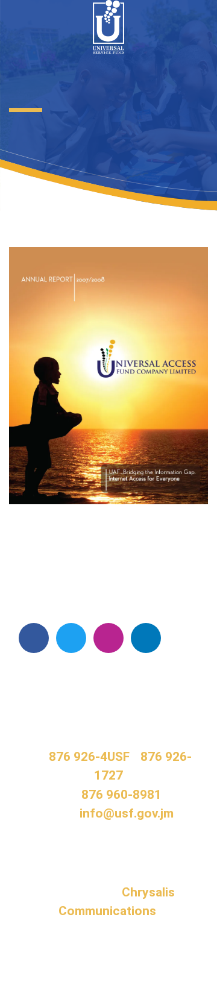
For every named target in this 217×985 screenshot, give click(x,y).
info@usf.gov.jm (127, 813)
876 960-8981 (121, 794)
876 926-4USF (89, 756)
